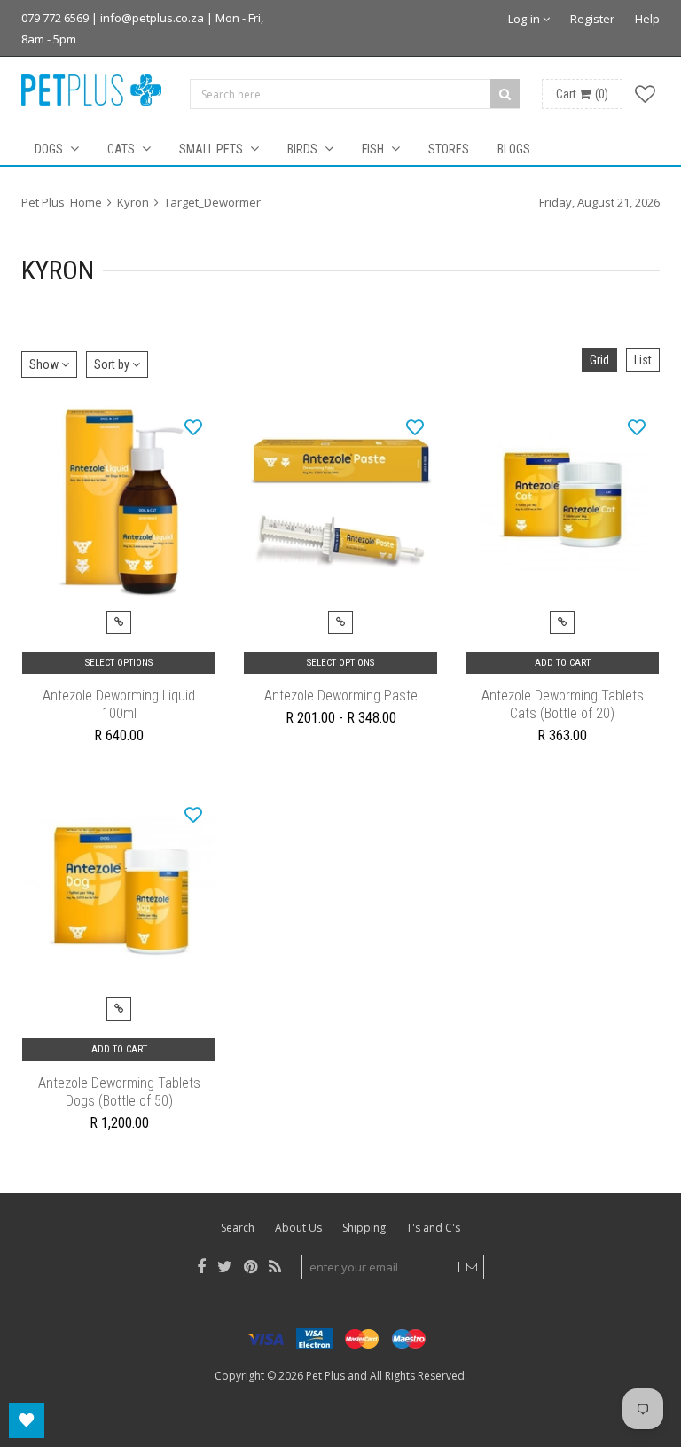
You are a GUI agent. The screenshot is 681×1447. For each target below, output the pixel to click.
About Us (298, 1227)
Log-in (525, 19)
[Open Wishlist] (26, 1420)
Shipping (364, 1227)
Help (647, 19)
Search (237, 1227)
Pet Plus (325, 1375)
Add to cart (563, 663)
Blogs (513, 149)
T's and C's (433, 1227)
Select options (119, 663)
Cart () (582, 94)
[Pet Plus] (91, 90)
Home (86, 202)
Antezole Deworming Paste (341, 695)
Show (45, 364)
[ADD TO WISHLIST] (193, 426)
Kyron (133, 202)
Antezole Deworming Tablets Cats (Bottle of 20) (562, 704)
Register (592, 19)
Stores (448, 149)
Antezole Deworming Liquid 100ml (119, 704)
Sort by (113, 364)
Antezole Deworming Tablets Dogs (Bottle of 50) (119, 1092)
